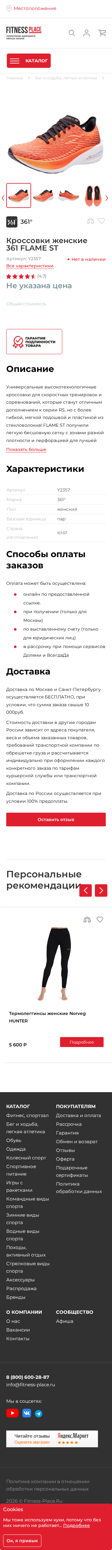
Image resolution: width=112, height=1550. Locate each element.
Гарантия (67, 1133)
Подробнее (82, 1042)
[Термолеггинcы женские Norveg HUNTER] (56, 964)
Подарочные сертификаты (72, 1171)
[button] (101, 890)
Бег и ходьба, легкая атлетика (25, 1127)
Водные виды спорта (23, 1235)
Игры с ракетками (19, 1186)
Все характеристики (30, 266)
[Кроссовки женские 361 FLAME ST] (56, 142)
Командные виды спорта (27, 1202)
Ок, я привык (22, 1540)
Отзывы (65, 1150)
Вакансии (18, 1330)
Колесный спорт (26, 1158)
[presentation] (11, 197)
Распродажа (21, 1288)
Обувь (13, 1140)
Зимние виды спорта (22, 1218)
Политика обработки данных (79, 1187)
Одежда (16, 1149)
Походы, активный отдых (26, 1251)
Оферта (65, 1159)
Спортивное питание (21, 1170)
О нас (13, 1321)
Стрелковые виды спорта (28, 1267)
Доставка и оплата (78, 1115)
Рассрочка (69, 1124)
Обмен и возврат (77, 1141)
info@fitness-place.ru (30, 1385)
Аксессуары (20, 1280)
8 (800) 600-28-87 (27, 1377)
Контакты (18, 1338)
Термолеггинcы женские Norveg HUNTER (47, 1017)
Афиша (64, 1321)
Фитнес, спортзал (27, 1115)
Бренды (16, 1297)
